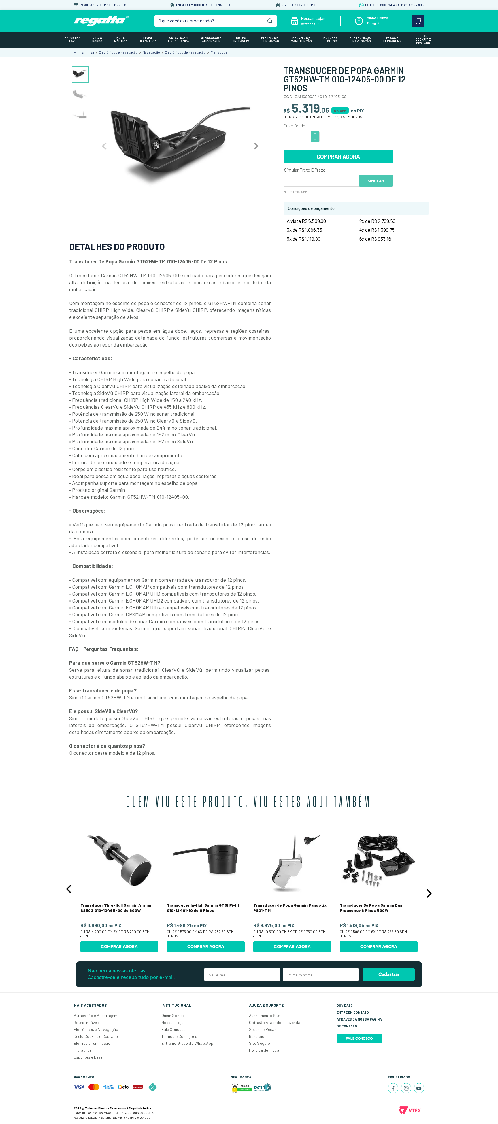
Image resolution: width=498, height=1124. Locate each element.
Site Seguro (259, 1043)
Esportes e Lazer (89, 1057)
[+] (315, 133)
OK (376, 181)
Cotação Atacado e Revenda (275, 1022)
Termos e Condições (179, 1036)
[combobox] (215, 21)
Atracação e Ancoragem (95, 1015)
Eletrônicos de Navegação (185, 52)
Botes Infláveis (87, 1022)
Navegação (151, 52)
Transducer (220, 52)
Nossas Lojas (173, 1022)
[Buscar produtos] (269, 20)
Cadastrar (388, 974)
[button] (69, 889)
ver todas (308, 24)
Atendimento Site (264, 1015)
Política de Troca (264, 1050)
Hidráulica (83, 1050)
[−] (315, 139)
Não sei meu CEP (295, 191)
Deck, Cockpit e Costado (96, 1036)
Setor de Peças (262, 1029)
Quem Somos (173, 1015)
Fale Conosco (173, 1029)
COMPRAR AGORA (338, 156)
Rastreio (256, 1036)
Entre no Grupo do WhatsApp (187, 1043)
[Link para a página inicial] (84, 52)
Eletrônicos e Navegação (118, 52)
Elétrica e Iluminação (92, 1043)
